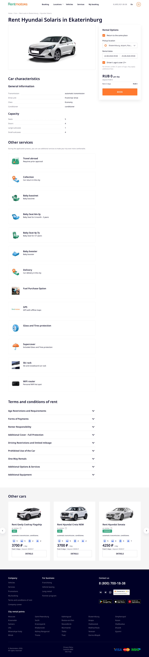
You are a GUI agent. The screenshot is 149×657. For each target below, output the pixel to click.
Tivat (64, 635)
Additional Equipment (20, 474)
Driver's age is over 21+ (116, 62)
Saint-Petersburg (42, 616)
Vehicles (69, 4)
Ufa (9, 628)
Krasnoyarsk (40, 624)
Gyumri (118, 631)
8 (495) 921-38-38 (120, 4)
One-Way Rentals (17, 458)
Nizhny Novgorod (42, 631)
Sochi (37, 620)
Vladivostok (93, 624)
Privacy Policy (68, 647)
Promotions (13, 591)
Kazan (117, 620)
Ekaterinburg (93, 616)
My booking (94, 4)
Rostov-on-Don (68, 620)
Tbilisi (64, 631)
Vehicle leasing (48, 587)
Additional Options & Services (24, 466)
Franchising (47, 582)
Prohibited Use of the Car (21, 450)
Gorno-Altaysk (94, 635)
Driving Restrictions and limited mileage (30, 442)
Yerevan (91, 631)
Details (29, 553)
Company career (15, 604)
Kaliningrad (66, 616)
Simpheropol (120, 616)
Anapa (91, 620)
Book (120, 92)
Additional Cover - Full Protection (25, 434)
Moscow (11, 616)
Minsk (10, 635)
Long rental (47, 591)
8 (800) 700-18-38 (112, 583)
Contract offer (68, 649)
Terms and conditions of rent (20, 600)
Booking (45, 4)
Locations (57, 4)
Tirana (37, 635)
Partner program (49, 595)
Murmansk (66, 628)
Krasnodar (12, 620)
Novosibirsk (66, 624)
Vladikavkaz (120, 624)
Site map (68, 652)
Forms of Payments (18, 418)
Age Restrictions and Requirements (27, 410)
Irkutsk (118, 628)
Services (80, 4)
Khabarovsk (40, 628)
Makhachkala (93, 628)
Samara (11, 624)
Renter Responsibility (19, 426)
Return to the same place (117, 35)
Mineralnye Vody (15, 631)
